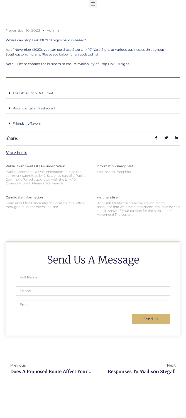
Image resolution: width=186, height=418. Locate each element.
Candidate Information (24, 197)
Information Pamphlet (114, 166)
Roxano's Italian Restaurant (34, 108)
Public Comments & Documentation (35, 166)
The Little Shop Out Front (33, 93)
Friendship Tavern (27, 123)
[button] (93, 3)
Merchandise (107, 197)
